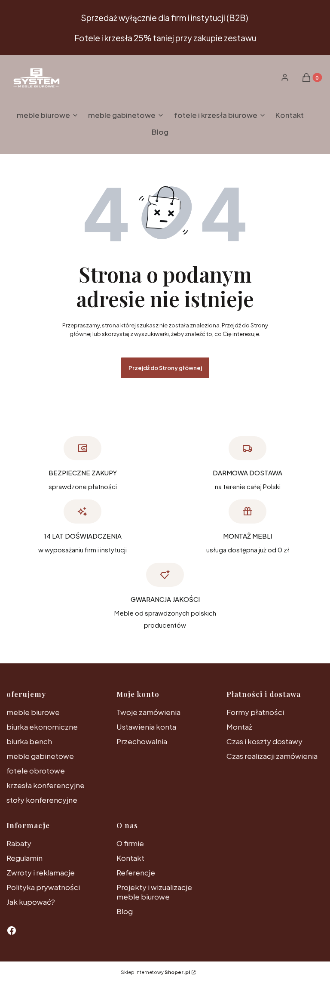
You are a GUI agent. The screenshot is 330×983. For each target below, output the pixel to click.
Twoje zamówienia (148, 712)
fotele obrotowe (35, 770)
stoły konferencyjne (41, 799)
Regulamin (24, 858)
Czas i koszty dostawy (264, 741)
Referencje (135, 872)
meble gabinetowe (40, 756)
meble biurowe (33, 712)
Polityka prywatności (43, 887)
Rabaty (18, 843)
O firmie (130, 843)
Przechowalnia (141, 741)
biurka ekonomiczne (42, 726)
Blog (124, 911)
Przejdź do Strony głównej (165, 367)
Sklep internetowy (155, 972)
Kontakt (130, 858)
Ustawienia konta (146, 726)
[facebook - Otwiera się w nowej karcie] (11, 930)
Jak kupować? (30, 901)
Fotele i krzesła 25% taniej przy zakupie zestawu (165, 38)
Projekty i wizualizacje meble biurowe (154, 891)
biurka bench (29, 741)
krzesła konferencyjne (45, 785)
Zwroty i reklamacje (40, 872)
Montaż (239, 726)
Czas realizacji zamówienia (272, 756)
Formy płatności (255, 712)
